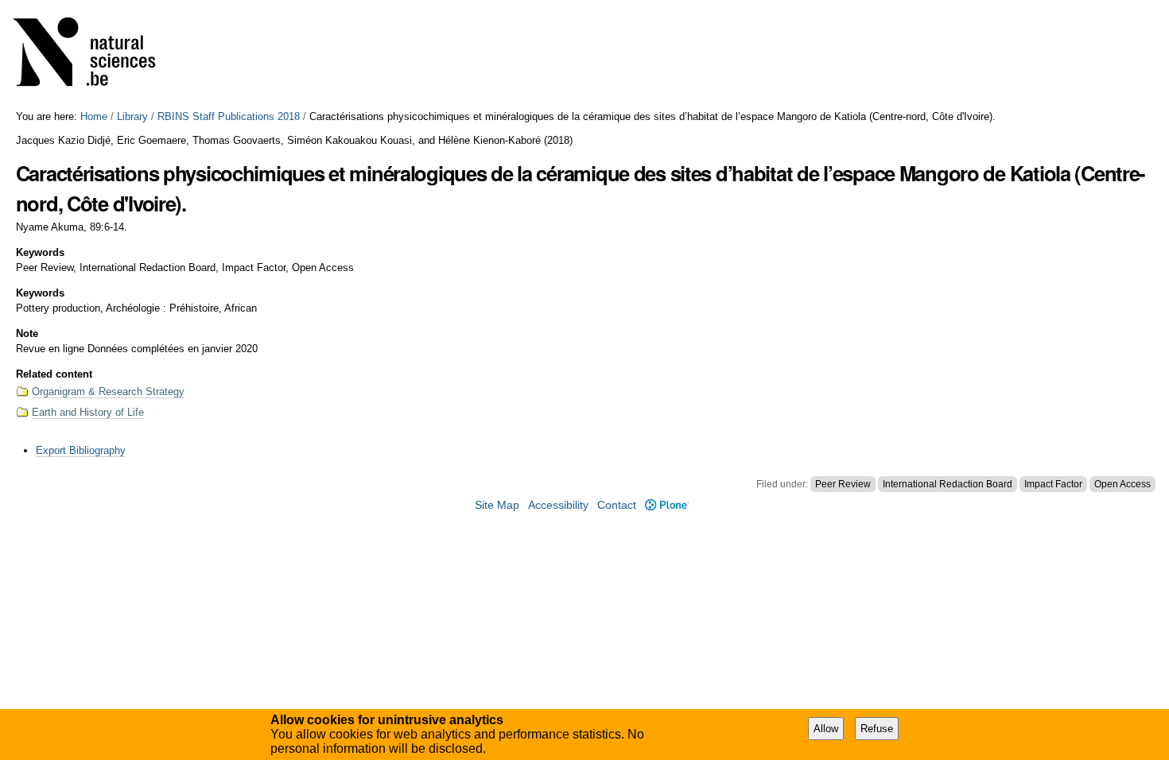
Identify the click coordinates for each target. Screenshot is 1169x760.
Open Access (1122, 484)
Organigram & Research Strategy (108, 391)
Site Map (497, 505)
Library (132, 116)
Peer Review (843, 484)
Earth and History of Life (88, 412)
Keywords (40, 252)
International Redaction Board (947, 484)
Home (93, 116)
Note (27, 333)
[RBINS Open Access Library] (95, 55)
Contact (616, 505)
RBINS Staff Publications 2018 (228, 116)
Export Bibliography (81, 450)
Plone (666, 505)
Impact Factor (1053, 484)
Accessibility (558, 505)
